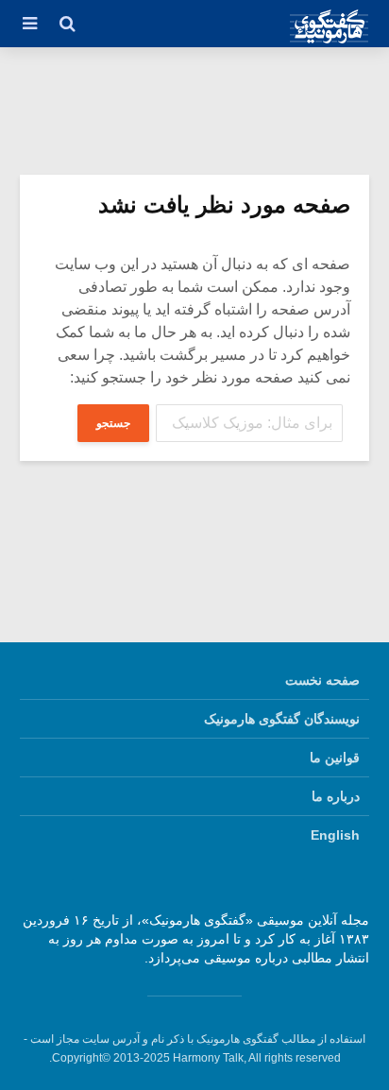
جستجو (113, 423)
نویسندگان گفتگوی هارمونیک (282, 718)
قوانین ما (335, 757)
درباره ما (336, 796)
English (335, 835)
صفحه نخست (322, 680)
